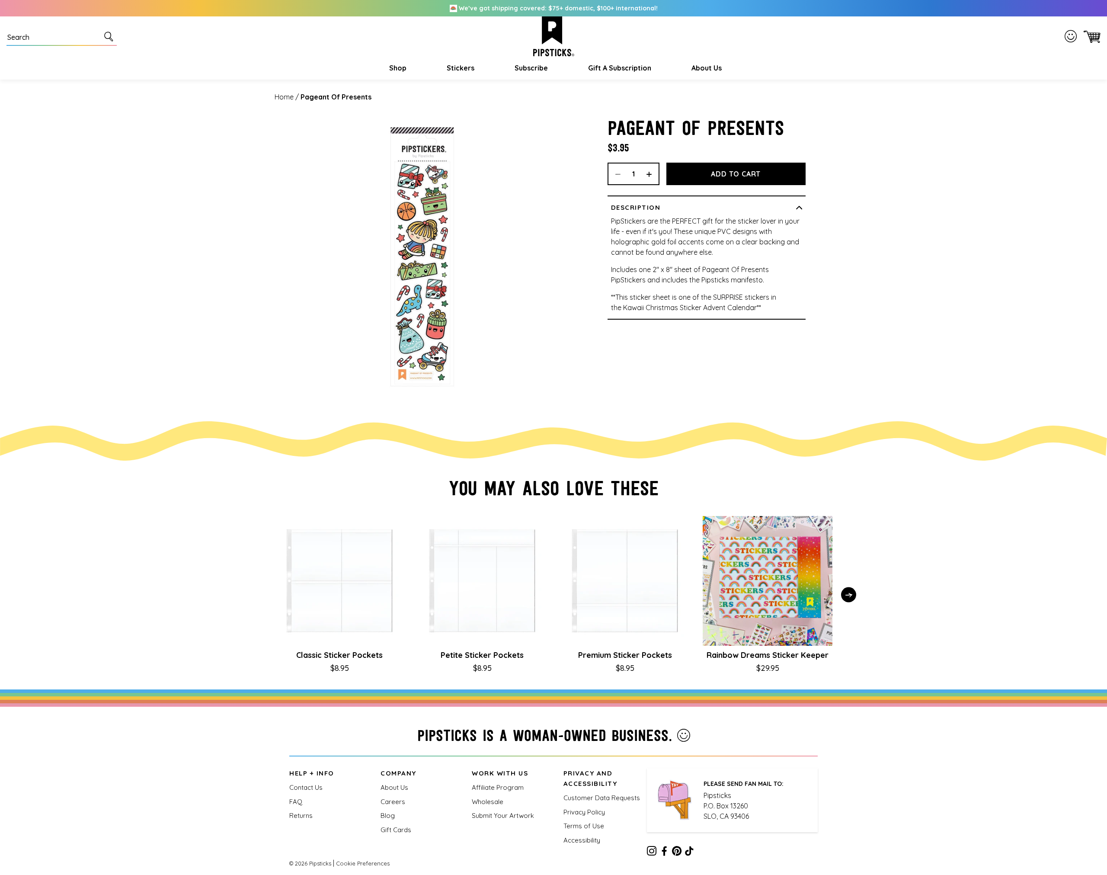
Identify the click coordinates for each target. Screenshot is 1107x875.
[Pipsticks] (553, 36)
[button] (397, 68)
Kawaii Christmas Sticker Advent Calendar (690, 307)
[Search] (110, 36)
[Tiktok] (689, 852)
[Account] (1072, 36)
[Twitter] (676, 852)
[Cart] (1090, 36)
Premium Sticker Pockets (625, 655)
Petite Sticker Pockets (482, 655)
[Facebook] (664, 852)
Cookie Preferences (363, 863)
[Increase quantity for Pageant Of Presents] (652, 174)
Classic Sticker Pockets (339, 655)
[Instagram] (651, 852)
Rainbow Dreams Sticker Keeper (768, 655)
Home (284, 97)
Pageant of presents (336, 97)
